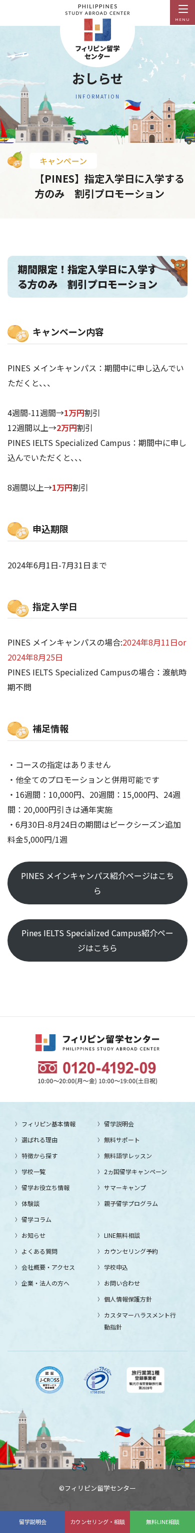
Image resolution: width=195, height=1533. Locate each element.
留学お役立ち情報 (46, 1187)
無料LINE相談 (163, 1522)
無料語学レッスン (128, 1155)
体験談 (31, 1203)
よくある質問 (40, 1251)
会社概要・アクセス (48, 1267)
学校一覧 (34, 1171)
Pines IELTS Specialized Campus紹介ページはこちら (98, 940)
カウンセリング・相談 (97, 1522)
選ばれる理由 (40, 1139)
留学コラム (37, 1219)
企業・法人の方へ (46, 1283)
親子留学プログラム (131, 1203)
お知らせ (34, 1235)
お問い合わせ (122, 1283)
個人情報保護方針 (128, 1299)
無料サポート (122, 1139)
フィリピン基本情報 (49, 1123)
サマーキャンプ (125, 1187)
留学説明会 (32, 1522)
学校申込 (116, 1267)
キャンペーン (63, 161)
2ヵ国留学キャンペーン (135, 1171)
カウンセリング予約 (131, 1251)
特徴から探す (40, 1155)
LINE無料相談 (122, 1235)
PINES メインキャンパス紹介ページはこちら (97, 883)
